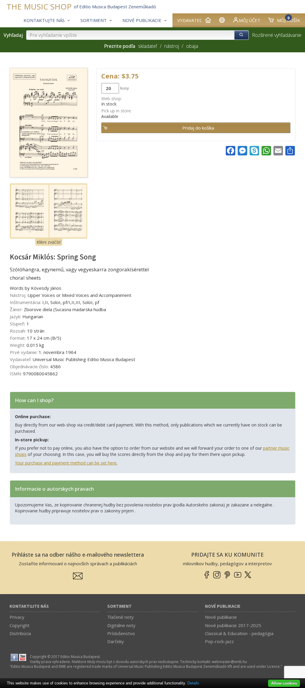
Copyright (19, 625)
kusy (124, 88)
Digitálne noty (121, 625)
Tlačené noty (120, 617)
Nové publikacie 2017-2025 (233, 625)
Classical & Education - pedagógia (239, 633)
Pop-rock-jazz (219, 641)
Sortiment (119, 606)
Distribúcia (20, 633)
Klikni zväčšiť (49, 242)
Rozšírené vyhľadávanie (276, 35)
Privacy (17, 617)
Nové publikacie (222, 606)
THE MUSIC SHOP (39, 7)
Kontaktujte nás (29, 606)
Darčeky (115, 641)
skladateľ (147, 46)
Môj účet (249, 20)
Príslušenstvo (121, 633)
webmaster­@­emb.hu (229, 661)
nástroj (171, 46)
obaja (192, 46)
